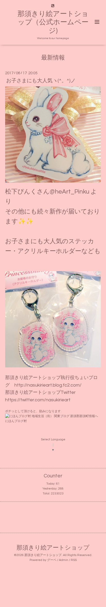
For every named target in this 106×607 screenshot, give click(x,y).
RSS (74, 560)
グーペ (51, 560)
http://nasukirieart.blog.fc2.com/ (48, 385)
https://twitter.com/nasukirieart (37, 399)
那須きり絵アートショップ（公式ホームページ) (53, 22)
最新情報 (53, 58)
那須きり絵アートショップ (53, 548)
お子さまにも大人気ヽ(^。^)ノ (41, 80)
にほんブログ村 (16, 421)
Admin (63, 560)
